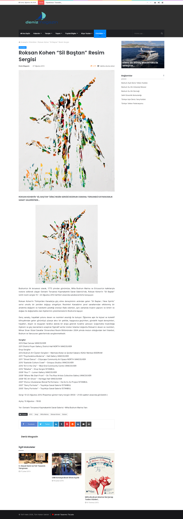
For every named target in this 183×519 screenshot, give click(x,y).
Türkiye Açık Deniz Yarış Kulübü (133, 99)
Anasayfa (24, 42)
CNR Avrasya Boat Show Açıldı (65, 477)
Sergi (36, 414)
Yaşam (58, 33)
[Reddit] (72, 424)
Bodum (64, 414)
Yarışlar (48, 33)
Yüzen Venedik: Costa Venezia (140, 65)
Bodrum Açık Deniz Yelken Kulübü (134, 83)
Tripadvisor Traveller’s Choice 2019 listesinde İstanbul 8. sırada (70, 2)
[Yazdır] (88, 424)
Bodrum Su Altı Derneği (130, 91)
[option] (142, 54)
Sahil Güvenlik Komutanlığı (131, 95)
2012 (30, 414)
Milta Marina (44, 414)
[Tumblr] (61, 424)
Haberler (36, 33)
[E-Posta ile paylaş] (83, 424)
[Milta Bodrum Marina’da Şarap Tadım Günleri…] (100, 474)
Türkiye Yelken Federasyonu (132, 103)
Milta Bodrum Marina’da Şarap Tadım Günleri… (99, 498)
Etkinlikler (99, 33)
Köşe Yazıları (86, 33)
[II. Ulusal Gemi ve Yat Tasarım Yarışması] (33, 458)
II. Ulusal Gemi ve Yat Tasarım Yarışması (32, 467)
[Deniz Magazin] (40, 17)
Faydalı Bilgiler (70, 33)
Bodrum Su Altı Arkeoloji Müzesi (133, 87)
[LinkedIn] (56, 424)
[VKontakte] (77, 424)
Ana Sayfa (26, 33)
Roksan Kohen (55, 414)
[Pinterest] (66, 424)
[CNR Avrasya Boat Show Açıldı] (66, 464)
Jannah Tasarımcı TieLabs (64, 515)
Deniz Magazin (24, 66)
